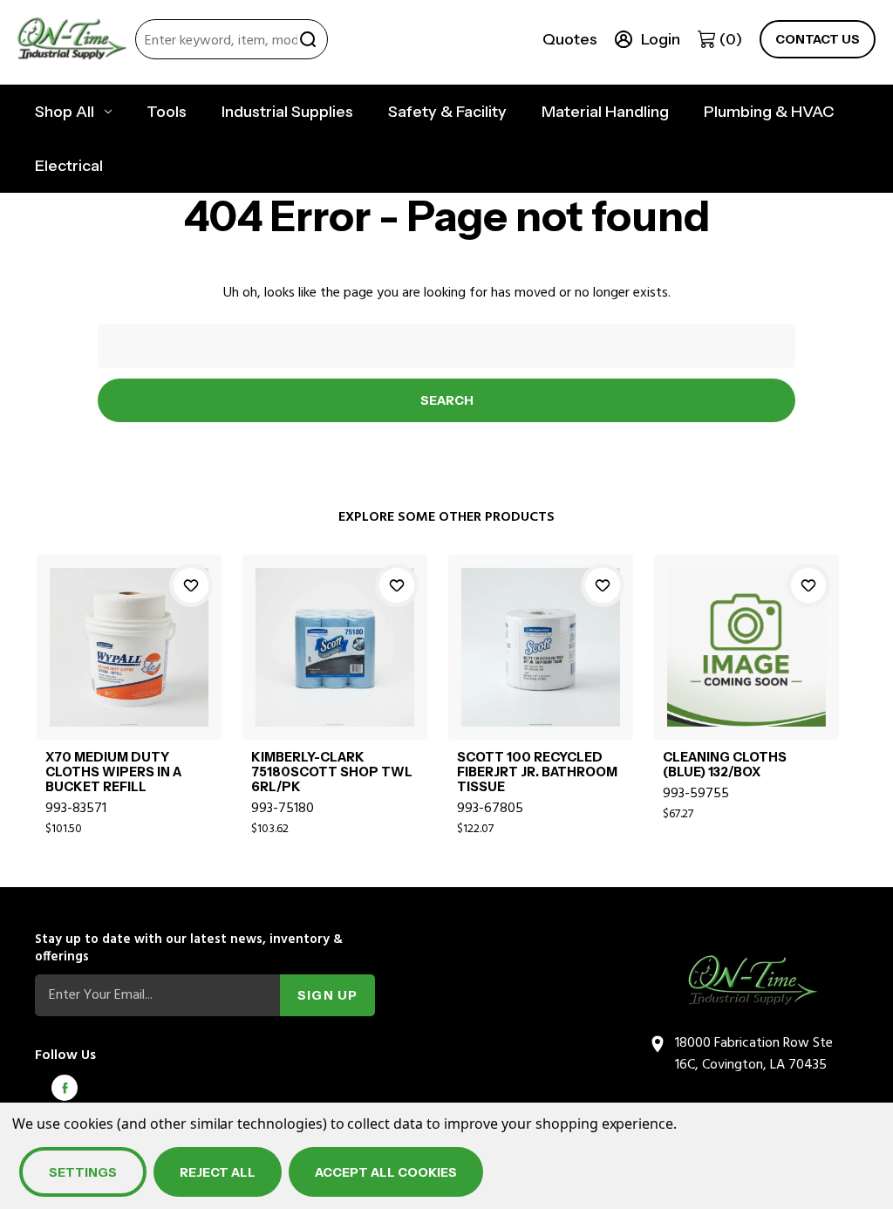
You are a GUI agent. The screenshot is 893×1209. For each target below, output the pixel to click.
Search (307, 39)
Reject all (218, 1172)
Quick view (129, 626)
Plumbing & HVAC (769, 111)
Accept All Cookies (386, 1172)
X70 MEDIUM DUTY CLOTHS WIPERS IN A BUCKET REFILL (113, 773)
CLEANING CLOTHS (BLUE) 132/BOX (725, 765)
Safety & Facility (447, 111)
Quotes (569, 39)
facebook (64, 1088)
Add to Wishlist (191, 585)
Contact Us (817, 39)
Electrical (69, 165)
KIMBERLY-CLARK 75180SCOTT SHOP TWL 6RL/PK (331, 773)
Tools (167, 111)
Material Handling (605, 111)
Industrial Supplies (287, 111)
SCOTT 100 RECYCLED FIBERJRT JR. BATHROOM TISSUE (537, 773)
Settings (83, 1172)
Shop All (64, 111)
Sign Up (327, 995)
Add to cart (129, 666)
